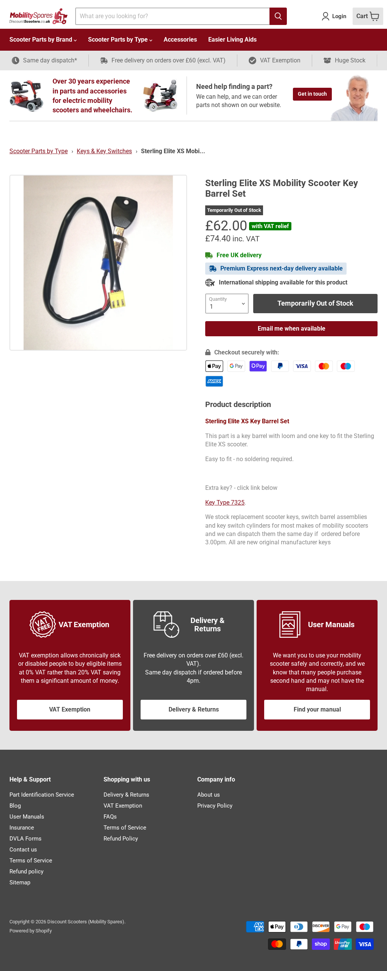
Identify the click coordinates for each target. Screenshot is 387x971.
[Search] (278, 16)
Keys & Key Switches (104, 151)
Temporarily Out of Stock (315, 303)
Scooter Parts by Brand (41, 39)
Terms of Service (30, 860)
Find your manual (317, 709)
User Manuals (26, 816)
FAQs (110, 816)
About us (208, 794)
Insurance (21, 827)
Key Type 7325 (225, 502)
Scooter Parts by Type (118, 39)
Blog (15, 805)
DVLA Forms (25, 838)
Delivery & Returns (194, 709)
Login (339, 16)
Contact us (23, 849)
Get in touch (312, 94)
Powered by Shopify (30, 931)
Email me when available (291, 328)
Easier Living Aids (232, 39)
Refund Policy (121, 838)
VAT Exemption (69, 709)
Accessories (180, 39)
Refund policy (26, 871)
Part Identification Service (41, 794)
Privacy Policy (214, 805)
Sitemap (19, 882)
